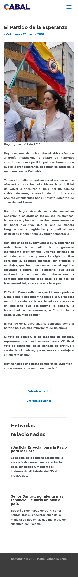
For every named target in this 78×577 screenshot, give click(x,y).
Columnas (13, 34)
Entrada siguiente (39, 401)
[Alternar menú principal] (69, 7)
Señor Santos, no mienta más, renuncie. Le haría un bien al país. (37, 500)
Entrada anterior (39, 391)
